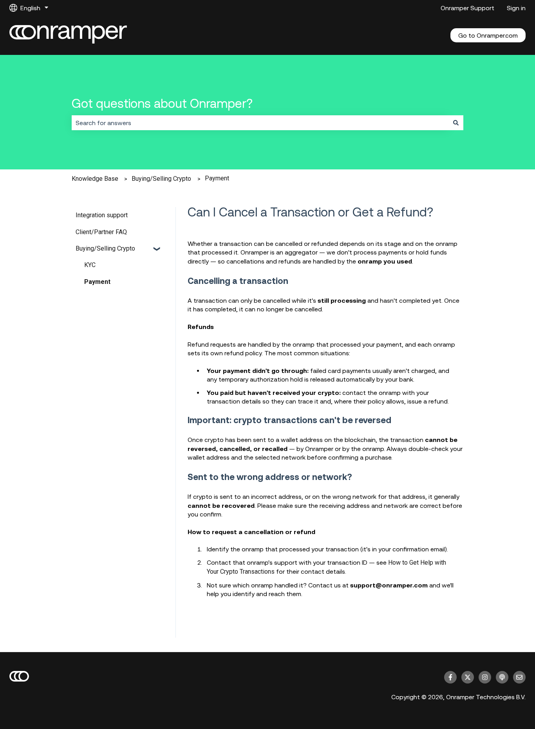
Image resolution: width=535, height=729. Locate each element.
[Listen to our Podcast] (502, 677)
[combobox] (260, 122)
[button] (157, 249)
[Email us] (519, 677)
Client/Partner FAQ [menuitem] (101, 232)
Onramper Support (467, 7)
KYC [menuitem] (90, 265)
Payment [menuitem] (97, 281)
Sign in (516, 7)
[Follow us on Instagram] (485, 677)
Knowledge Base (95, 178)
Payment (217, 178)
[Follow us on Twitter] (467, 677)
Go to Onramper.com (488, 35)
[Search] (455, 122)
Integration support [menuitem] (102, 215)
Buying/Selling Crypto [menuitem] (105, 248)
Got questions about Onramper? (162, 103)
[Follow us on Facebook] (450, 677)
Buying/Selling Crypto (161, 178)
